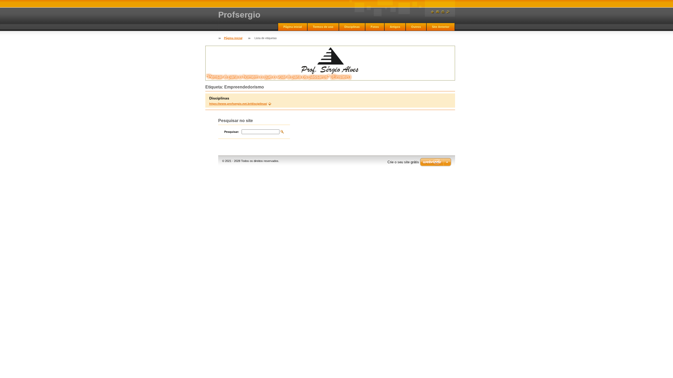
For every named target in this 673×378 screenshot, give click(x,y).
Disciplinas (352, 26)
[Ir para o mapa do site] (437, 11)
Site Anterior (440, 26)
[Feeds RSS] (448, 11)
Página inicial (292, 26)
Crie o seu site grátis (403, 162)
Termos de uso (323, 26)
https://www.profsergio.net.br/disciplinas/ (238, 103)
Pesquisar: (231, 131)
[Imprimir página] (443, 11)
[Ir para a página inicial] (432, 11)
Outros (416, 26)
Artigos (395, 26)
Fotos (375, 26)
